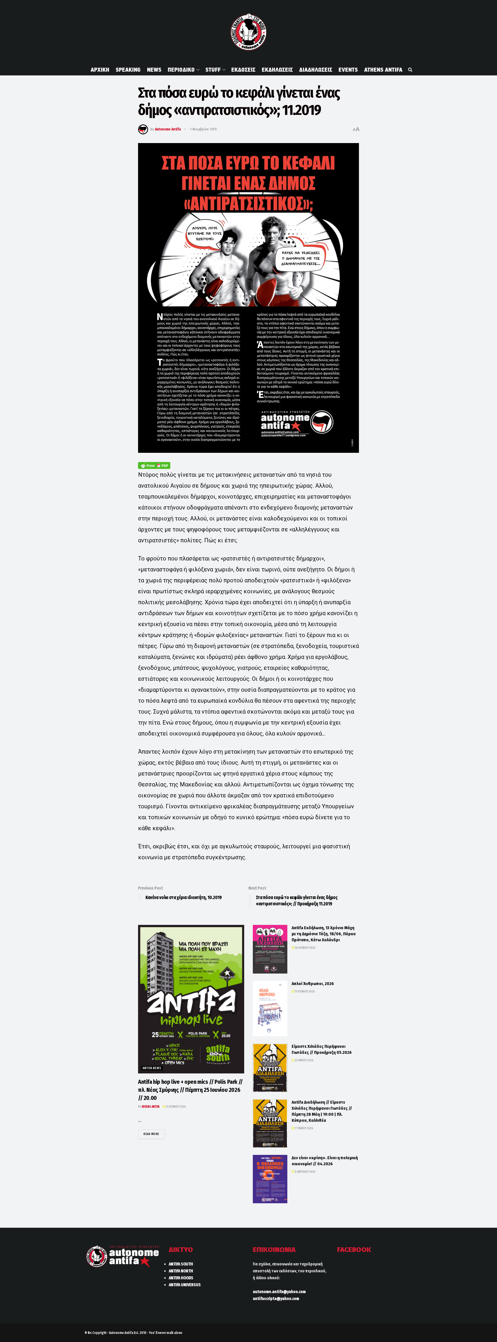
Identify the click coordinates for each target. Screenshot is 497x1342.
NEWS (154, 69)
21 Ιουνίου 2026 (175, 1107)
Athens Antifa (150, 1107)
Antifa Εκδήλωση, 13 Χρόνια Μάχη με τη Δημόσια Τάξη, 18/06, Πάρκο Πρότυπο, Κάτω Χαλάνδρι (324, 933)
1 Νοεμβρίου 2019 (203, 129)
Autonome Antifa (168, 129)
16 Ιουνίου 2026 (305, 948)
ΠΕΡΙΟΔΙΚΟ (181, 69)
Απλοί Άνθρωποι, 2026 (313, 983)
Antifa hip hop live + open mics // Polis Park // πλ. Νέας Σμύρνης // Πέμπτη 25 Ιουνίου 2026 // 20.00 (190, 1089)
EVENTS (348, 69)
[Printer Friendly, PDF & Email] (154, 465)
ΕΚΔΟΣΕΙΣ (243, 69)
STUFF (213, 69)
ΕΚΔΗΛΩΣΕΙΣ (277, 69)
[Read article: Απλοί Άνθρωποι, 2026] (270, 1009)
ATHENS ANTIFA (383, 69)
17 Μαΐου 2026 (303, 1128)
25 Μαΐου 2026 (304, 1060)
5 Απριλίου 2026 (305, 1172)
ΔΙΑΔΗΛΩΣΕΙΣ (315, 69)
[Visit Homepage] (248, 32)
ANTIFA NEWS (152, 1068)
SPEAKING (128, 69)
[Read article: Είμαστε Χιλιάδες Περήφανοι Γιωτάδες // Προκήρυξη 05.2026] (270, 1067)
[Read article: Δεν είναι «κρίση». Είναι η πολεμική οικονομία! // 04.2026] (270, 1179)
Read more (154, 1134)
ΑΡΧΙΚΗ (100, 69)
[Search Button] (410, 69)
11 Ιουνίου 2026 (304, 991)
